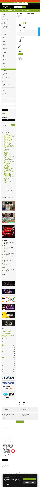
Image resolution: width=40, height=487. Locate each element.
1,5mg (3, 346)
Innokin (4, 51)
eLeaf (4, 41)
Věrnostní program (6, 152)
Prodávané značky (6, 180)
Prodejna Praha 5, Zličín (7, 137)
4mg (2, 352)
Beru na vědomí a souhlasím (29, 479)
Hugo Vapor (5, 49)
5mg (2, 354)
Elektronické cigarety (5, 18)
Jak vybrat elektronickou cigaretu (9, 173)
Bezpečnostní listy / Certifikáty (8, 170)
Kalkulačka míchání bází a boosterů (9, 161)
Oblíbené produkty (24, 472)
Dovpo (4, 40)
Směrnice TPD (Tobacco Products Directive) (9, 177)
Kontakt (5, 148)
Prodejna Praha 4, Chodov (32, 472)
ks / (8, 119)
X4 (3, 76)
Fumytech (5, 47)
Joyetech (4, 52)
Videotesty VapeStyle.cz (7, 166)
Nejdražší (31, 30)
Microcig (4, 60)
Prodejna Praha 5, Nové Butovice (9, 136)
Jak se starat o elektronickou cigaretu (8, 172)
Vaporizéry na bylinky (6, 31)
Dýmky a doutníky (5, 19)
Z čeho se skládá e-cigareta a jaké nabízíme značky (7, 276)
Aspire (4, 36)
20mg (2, 370)
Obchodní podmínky (7, 154)
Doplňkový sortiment (5, 83)
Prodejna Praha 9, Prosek (8, 142)
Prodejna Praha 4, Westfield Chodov (9, 135)
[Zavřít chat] (38, 482)
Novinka (5, 91)
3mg (2, 350)
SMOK (4, 66)
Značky (3, 85)
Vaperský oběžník (6, 167)
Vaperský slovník (6, 178)
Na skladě (5, 89)
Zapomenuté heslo (5, 113)
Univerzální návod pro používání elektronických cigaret (8, 169)
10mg (2, 362)
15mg (2, 366)
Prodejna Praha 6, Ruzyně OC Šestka (30, 473)
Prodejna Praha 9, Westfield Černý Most (9, 141)
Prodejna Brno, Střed (7, 144)
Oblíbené (5, 150)
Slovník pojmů (6, 179)
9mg (2, 360)
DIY (2, 81)
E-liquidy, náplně (4, 22)
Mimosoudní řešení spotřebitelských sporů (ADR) (8, 159)
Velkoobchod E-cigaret (7, 165)
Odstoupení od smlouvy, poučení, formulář (9, 157)
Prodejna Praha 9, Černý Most (15, 474)
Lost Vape (5, 59)
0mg (2, 344)
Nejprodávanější (20, 32)
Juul (4, 53)
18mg (2, 368)
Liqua (4, 56)
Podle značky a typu (6, 26)
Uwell (4, 71)
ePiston (4, 45)
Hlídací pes (5, 162)
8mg (2, 358)
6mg (2, 356)
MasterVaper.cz (8, 397)
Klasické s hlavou (5, 27)
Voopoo (4, 74)
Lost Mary (4, 58)
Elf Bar (4, 42)
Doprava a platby (6, 149)
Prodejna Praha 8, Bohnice (8, 139)
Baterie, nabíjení (4, 78)
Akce (4, 90)
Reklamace (5, 155)
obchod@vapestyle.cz (6, 465)
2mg (2, 348)
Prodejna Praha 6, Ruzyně (8, 138)
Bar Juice (4, 37)
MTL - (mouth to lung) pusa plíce (6, 331)
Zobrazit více (20, 421)
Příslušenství (4, 80)
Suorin (4, 69)
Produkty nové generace (6, 84)
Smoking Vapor (5, 65)
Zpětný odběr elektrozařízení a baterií (8, 182)
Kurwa (4, 55)
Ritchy (4, 63)
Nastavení (7, 484)
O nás (4, 151)
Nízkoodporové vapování (8, 175)
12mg (2, 364)
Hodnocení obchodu (7, 163)
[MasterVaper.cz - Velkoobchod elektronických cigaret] (8, 394)
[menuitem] (4, 10)
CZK (33, 3)
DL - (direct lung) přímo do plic (6, 333)
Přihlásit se (4, 110)
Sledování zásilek (6, 164)
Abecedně (26, 32)
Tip (4, 93)
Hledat (24, 7)
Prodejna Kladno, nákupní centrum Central (9, 147)
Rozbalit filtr (7, 97)
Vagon (5, 70)
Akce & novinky (4, 16)
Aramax (4, 34)
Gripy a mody (4, 20)
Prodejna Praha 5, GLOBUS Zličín (19, 473)
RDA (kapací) (5, 30)
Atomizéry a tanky (5, 24)
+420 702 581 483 (5, 466)
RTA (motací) (5, 29)
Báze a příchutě (4, 23)
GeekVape (5, 48)
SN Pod (4, 67)
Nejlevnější (26, 30)
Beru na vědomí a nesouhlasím (29, 482)
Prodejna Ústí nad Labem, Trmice (9, 145)
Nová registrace (4, 112)
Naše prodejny (19, 3)
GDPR (4, 160)
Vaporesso (5, 73)
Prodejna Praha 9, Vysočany (8, 143)
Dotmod (4, 38)
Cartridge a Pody (5, 33)
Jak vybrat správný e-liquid (8, 174)
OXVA (4, 62)
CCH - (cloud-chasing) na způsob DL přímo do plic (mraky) (8, 336)
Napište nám (6, 153)
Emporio (4, 44)
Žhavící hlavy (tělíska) (6, 77)
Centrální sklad (6, 94)
